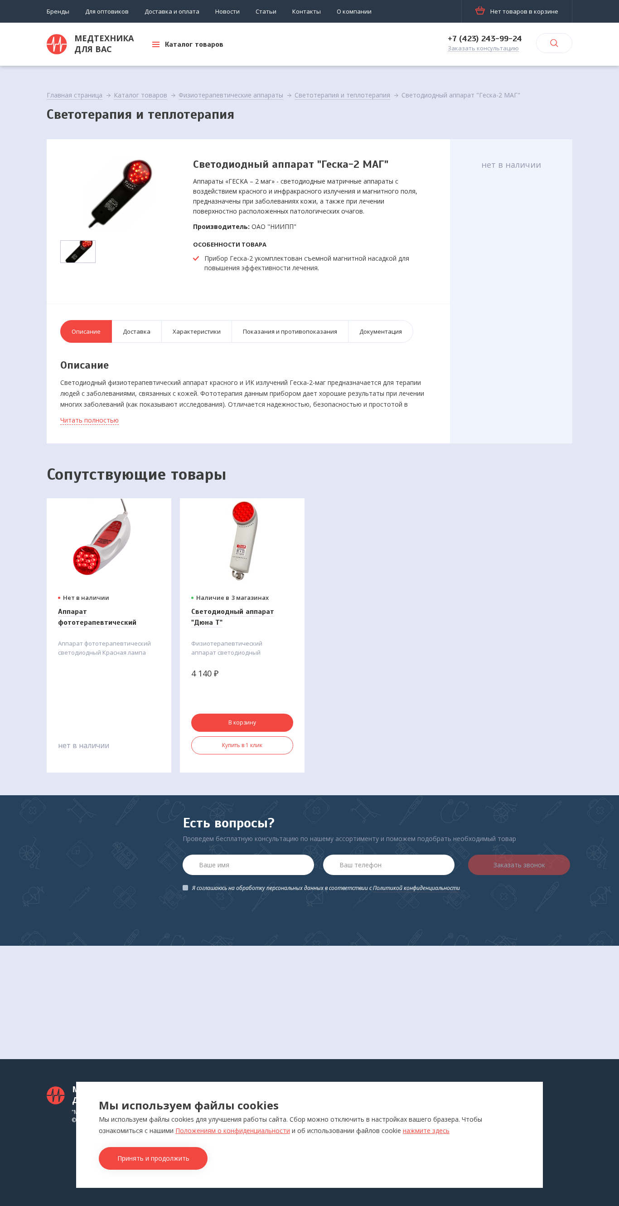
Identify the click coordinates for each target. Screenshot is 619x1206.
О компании (354, 11)
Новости (227, 11)
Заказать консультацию (483, 48)
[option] (119, 193)
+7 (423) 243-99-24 (485, 38)
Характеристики (197, 331)
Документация (380, 331)
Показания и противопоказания (290, 331)
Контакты (306, 11)
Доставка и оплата (172, 11)
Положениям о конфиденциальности (232, 1130)
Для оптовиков (107, 11)
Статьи (266, 11)
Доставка (136, 331)
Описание (86, 331)
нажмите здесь (426, 1130)
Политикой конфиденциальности (416, 888)
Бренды (58, 11)
